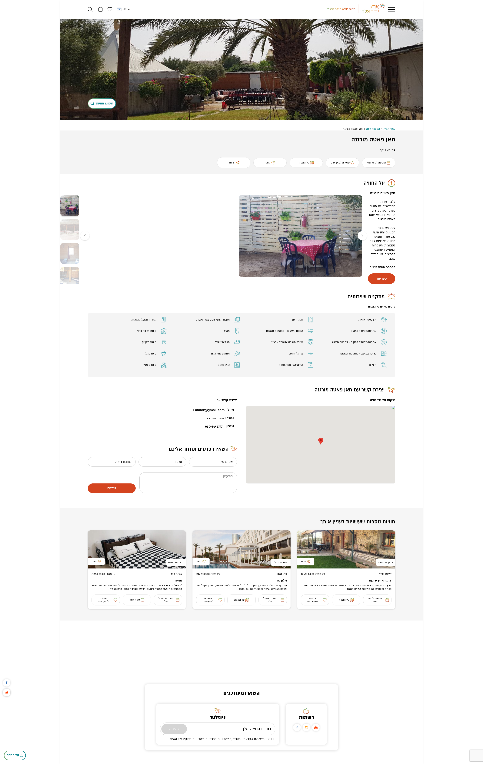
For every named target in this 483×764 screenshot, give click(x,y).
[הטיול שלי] (100, 9)
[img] (300, 236)
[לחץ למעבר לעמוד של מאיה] (137, 549)
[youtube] (316, 727)
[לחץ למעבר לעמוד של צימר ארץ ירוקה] (346, 549)
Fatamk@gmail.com (209, 410)
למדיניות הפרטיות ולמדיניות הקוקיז (206, 739)
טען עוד (381, 279)
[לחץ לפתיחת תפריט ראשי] (391, 9)
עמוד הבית (389, 128)
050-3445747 (214, 426)
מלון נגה (281, 580)
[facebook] (297, 727)
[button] (362, 236)
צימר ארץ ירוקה (380, 580)
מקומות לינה (373, 128)
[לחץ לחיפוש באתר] (90, 9)
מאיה (178, 580)
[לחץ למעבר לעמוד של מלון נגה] (241, 549)
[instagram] (306, 727)
